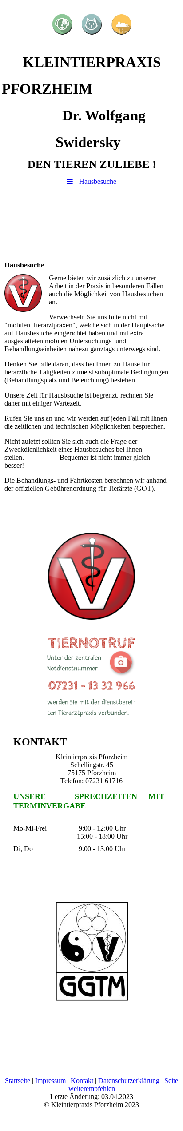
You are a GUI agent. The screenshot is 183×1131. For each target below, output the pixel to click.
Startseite (17, 1080)
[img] (91, 24)
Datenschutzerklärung (128, 1080)
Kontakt (82, 1080)
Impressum (50, 1080)
